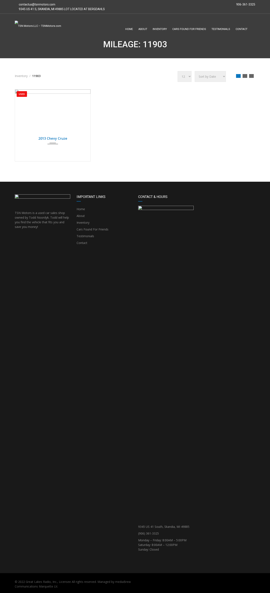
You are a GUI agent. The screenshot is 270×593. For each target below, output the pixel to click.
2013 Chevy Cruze (52, 138)
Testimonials (85, 236)
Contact (82, 243)
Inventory (83, 223)
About (81, 216)
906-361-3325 (245, 4)
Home (81, 209)
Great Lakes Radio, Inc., (42, 582)
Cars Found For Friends (92, 229)
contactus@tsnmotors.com (37, 4)
